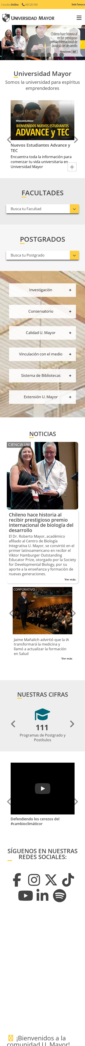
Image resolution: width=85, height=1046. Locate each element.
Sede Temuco (78, 4)
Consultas (10, 4)
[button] (23, 55)
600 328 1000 (31, 4)
